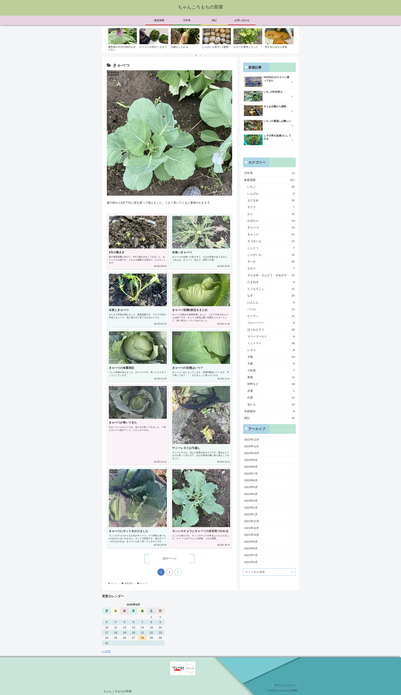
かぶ (271, 214)
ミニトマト (271, 343)
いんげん (271, 193)
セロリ (271, 268)
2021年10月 (251, 534)
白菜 (271, 397)
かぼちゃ (271, 220)
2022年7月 (251, 473)
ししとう (271, 248)
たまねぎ (271, 282)
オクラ (271, 207)
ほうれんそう (271, 329)
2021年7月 (251, 555)
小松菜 (271, 370)
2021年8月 (251, 548)
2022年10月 (251, 453)
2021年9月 (251, 541)
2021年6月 (251, 562)
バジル (271, 309)
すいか (271, 261)
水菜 (271, 390)
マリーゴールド (271, 336)
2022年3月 (251, 500)
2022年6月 (251, 480)
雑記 (269, 418)
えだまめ (271, 200)
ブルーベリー (271, 322)
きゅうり (271, 234)
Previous (104, 40)
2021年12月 (251, 521)
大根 (271, 356)
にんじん (271, 302)
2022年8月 (251, 466)
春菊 (271, 377)
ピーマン (271, 316)
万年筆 (269, 173)
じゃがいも (271, 254)
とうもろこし (271, 288)
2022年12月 (251, 439)
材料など (271, 384)
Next (296, 40)
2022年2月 (251, 507)
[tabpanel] (122, 39)
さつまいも (271, 241)
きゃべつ (271, 227)
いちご (271, 186)
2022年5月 (251, 487)
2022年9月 (251, 460)
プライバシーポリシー (285, 685)
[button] (292, 572)
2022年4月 (251, 494)
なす (271, 295)
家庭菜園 (269, 180)
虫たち (271, 404)
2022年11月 (251, 446)
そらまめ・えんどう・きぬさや (271, 275)
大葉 (271, 363)
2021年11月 (251, 528)
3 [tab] (205, 55)
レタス (271, 350)
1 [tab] (195, 55)
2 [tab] (200, 55)
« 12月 (106, 651)
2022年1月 (251, 514)
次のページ (169, 558)
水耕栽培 (269, 411)
